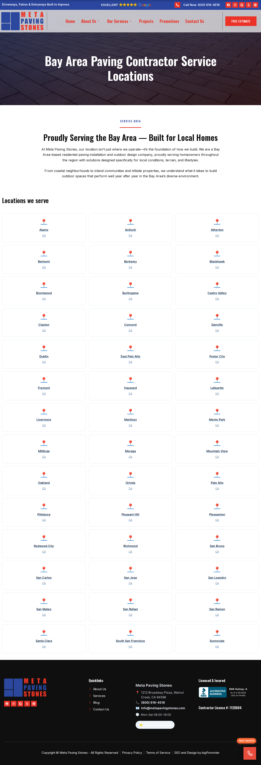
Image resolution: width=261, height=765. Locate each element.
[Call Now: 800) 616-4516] (177, 5)
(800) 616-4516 (153, 702)
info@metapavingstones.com (163, 708)
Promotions (169, 21)
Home (70, 21)
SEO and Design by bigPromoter (196, 753)
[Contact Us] (249, 753)
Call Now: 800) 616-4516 (201, 5)
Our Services (117, 21)
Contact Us (194, 21)
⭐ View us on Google (155, 725)
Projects (146, 21)
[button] (126, 5)
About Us (88, 21)
